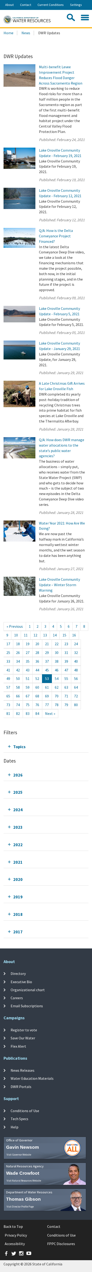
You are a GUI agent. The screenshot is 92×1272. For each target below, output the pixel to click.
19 (27, 643)
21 (47, 643)
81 (8, 713)
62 (57, 687)
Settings (76, 5)
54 (57, 678)
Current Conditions (51, 5)
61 (47, 687)
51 (27, 678)
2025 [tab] (18, 792)
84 (37, 713)
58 (18, 687)
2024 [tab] (18, 809)
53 (47, 678)
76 (37, 704)
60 (37, 687)
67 (27, 696)
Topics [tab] (19, 746)
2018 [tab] (18, 914)
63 (66, 687)
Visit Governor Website (19, 1154)
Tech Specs (19, 1118)
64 (76, 687)
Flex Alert (18, 1046)
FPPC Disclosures (61, 1243)
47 (66, 670)
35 (27, 661)
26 (18, 652)
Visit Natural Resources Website (24, 1180)
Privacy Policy (16, 1235)
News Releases (22, 1070)
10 (16, 635)
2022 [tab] (18, 844)
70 (57, 696)
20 (37, 643)
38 (57, 661)
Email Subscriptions (27, 1005)
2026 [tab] (18, 775)
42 (18, 670)
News (25, 32)
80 (76, 704)
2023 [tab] (18, 827)
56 (76, 678)
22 (57, 643)
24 (76, 643)
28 (37, 652)
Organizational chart (28, 989)
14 (55, 635)
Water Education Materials (32, 1078)
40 (76, 661)
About (9, 5)
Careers (17, 997)
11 (26, 635)
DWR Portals (21, 1086)
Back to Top (13, 1226)
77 (47, 704)
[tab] (46, 747)
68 (37, 696)
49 (8, 678)
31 (66, 652)
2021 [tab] (18, 862)
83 (27, 713)
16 (74, 635)
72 (76, 696)
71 (66, 696)
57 (8, 687)
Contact (25, 5)
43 (27, 670)
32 (76, 652)
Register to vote (24, 1030)
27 (27, 652)
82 (18, 713)
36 (37, 661)
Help (14, 1126)
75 (27, 704)
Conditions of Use (25, 1110)
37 (47, 661)
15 (64, 635)
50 (18, 678)
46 (57, 670)
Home (8, 32)
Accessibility (15, 1243)
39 (66, 661)
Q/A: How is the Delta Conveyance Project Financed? (56, 236)
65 (8, 696)
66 (18, 696)
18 (18, 643)
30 (57, 652)
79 (66, 704)
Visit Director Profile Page (20, 1206)
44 (37, 670)
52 (37, 678)
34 (18, 661)
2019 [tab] (18, 897)
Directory (18, 973)
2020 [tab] (18, 879)
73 (8, 704)
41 (8, 670)
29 (47, 652)
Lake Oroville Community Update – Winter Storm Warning (59, 585)
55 (66, 678)
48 (76, 670)
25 (8, 652)
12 (35, 635)
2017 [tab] (18, 932)
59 (27, 687)
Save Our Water (23, 1038)
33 (8, 661)
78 (57, 704)
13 (45, 635)
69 (47, 696)
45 (47, 670)
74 (18, 704)
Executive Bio (21, 981)
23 (66, 643)
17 (8, 643)
